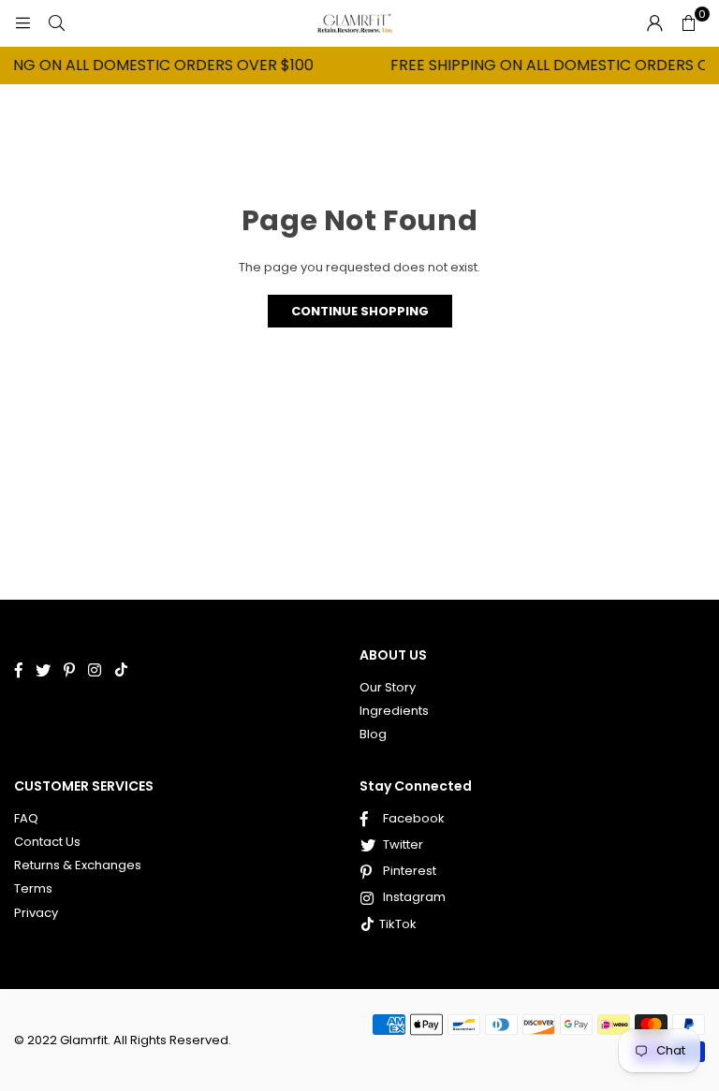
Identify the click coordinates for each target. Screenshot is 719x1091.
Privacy (36, 913)
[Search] (56, 23)
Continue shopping (360, 311)
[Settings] (654, 23)
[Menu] (22, 23)
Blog (373, 734)
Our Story (388, 687)
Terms (33, 888)
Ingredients (394, 711)
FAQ (26, 818)
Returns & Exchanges (77, 865)
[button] (688, 23)
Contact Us (47, 842)
